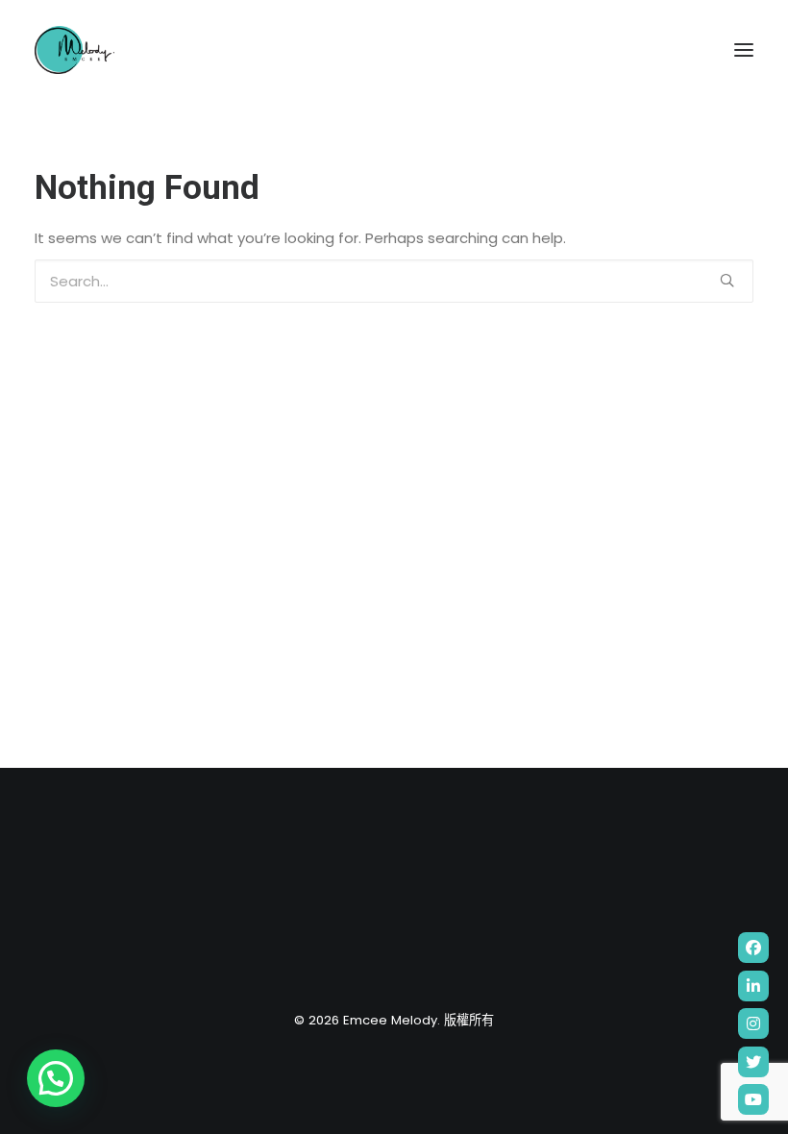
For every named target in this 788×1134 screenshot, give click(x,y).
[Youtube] (753, 1099)
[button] (56, 1078)
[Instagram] (753, 1023)
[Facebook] (753, 947)
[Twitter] (753, 1062)
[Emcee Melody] (74, 50)
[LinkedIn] (753, 986)
